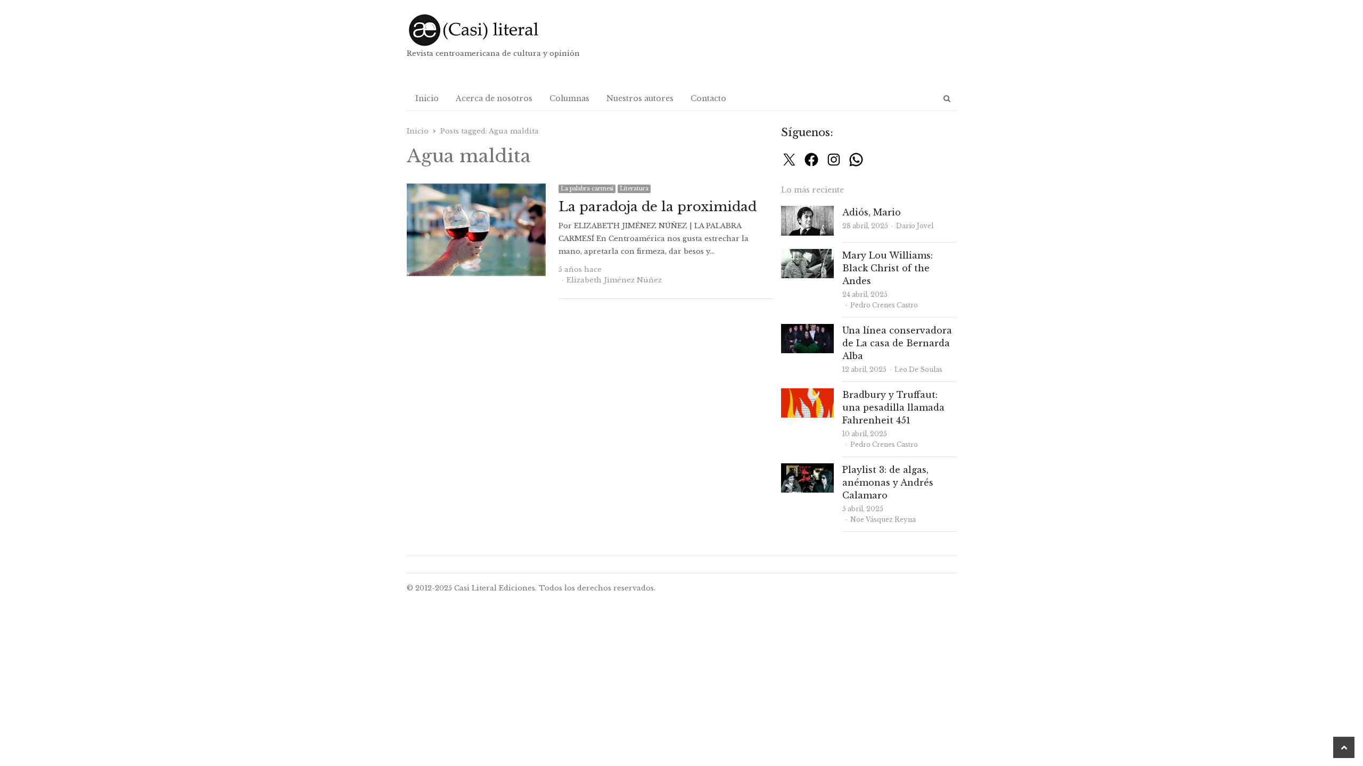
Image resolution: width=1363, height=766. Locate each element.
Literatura (634, 188)
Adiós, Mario (871, 212)
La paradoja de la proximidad (658, 206)
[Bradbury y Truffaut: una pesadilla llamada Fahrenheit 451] (807, 394)
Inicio (427, 98)
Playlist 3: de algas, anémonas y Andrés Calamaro (887, 482)
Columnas (569, 98)
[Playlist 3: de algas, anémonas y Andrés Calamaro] (807, 469)
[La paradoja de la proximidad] (476, 189)
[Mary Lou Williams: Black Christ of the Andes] (807, 255)
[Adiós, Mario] (807, 212)
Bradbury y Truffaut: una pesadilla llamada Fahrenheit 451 (893, 407)
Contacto (708, 98)
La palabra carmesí (587, 188)
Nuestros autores (640, 98)
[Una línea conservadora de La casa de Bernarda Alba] (807, 330)
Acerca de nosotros (494, 98)
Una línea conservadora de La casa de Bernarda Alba (897, 343)
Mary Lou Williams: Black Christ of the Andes (887, 268)
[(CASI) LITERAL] (494, 30)
